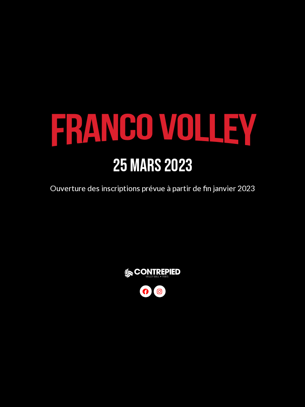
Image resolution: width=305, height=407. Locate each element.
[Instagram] (160, 291)
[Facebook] (146, 291)
